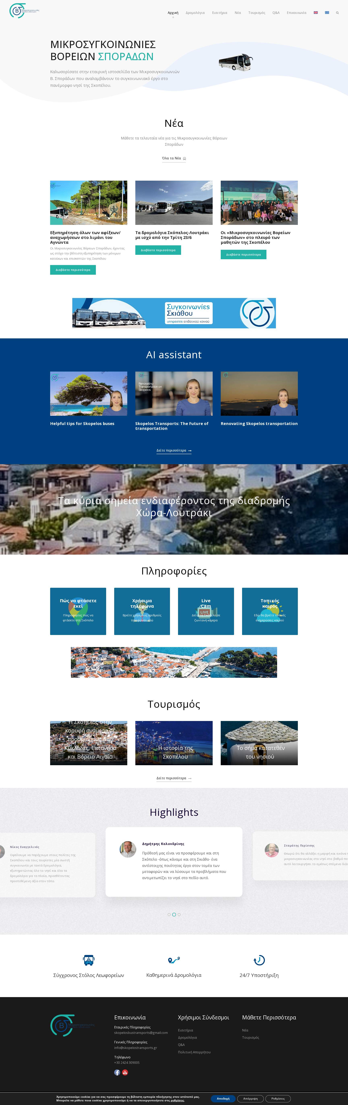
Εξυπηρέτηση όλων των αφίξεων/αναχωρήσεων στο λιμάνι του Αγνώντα (85, 237)
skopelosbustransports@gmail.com (141, 1032)
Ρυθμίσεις (278, 1099)
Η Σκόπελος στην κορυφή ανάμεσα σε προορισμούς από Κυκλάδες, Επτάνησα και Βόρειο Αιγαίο (90, 739)
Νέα (238, 12)
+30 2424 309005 (127, 1062)
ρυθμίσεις (177, 1100)
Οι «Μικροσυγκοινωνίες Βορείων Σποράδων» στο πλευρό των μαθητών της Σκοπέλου (255, 237)
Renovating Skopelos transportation (259, 423)
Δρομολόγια (195, 12)
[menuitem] (316, 14)
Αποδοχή (223, 1099)
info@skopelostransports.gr (135, 1048)
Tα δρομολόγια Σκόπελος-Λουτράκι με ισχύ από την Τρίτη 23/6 (172, 235)
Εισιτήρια (219, 12)
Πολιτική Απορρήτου (194, 1052)
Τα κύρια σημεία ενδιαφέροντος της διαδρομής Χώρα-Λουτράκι (174, 506)
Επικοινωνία (297, 12)
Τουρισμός (256, 12)
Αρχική (173, 12)
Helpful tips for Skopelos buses (82, 423)
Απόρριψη (250, 1099)
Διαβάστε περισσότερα (73, 270)
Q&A (276, 12)
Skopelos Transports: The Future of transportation (171, 426)
